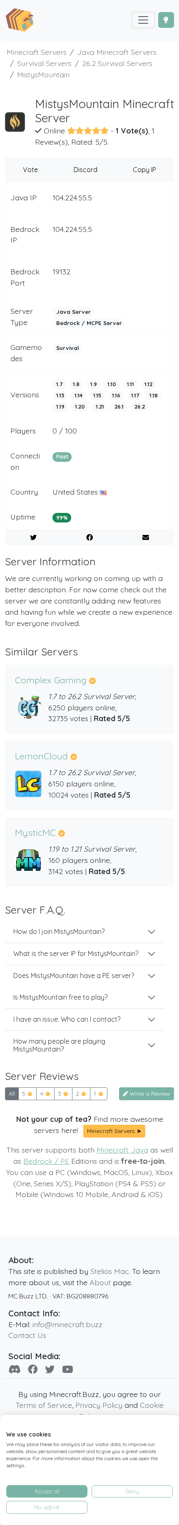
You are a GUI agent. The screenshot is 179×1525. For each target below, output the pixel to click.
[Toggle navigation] (143, 20)
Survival (67, 348)
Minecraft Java (122, 1149)
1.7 (59, 384)
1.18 (153, 395)
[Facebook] (32, 1369)
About (100, 1282)
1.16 (116, 395)
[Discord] (14, 1369)
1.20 (80, 406)
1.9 (93, 384)
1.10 (111, 384)
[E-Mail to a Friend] (145, 537)
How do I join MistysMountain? (58, 931)
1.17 (135, 395)
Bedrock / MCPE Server (89, 323)
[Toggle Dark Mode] (166, 20)
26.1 (119, 406)
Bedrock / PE (46, 1160)
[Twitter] (50, 1369)
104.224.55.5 (72, 197)
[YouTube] (67, 1369)
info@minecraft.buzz (67, 1324)
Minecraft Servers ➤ (114, 1131)
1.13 (60, 395)
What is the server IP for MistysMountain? (75, 953)
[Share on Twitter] (33, 537)
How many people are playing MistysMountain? (59, 1045)
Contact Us (27, 1335)
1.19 (60, 406)
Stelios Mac (109, 1271)
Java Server (73, 311)
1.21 (100, 406)
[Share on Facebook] (89, 537)
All (12, 1093)
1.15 (97, 395)
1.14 (78, 395)
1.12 (148, 384)
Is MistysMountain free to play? (60, 997)
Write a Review (149, 1093)
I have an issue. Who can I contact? (66, 1019)
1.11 (130, 384)
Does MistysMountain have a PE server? (73, 975)
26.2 (139, 406)
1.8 (76, 384)
